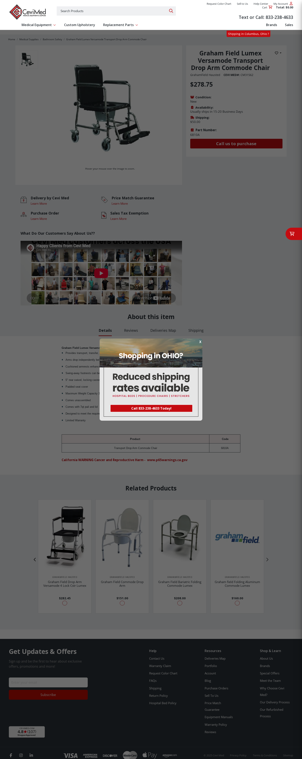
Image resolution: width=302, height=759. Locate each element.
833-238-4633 (279, 17)
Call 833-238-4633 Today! (151, 408)
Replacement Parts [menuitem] (118, 25)
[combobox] (116, 11)
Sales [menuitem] (289, 25)
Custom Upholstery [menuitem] (79, 25)
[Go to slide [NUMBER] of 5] (35, 560)
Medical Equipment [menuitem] (37, 25)
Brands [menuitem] (271, 25)
